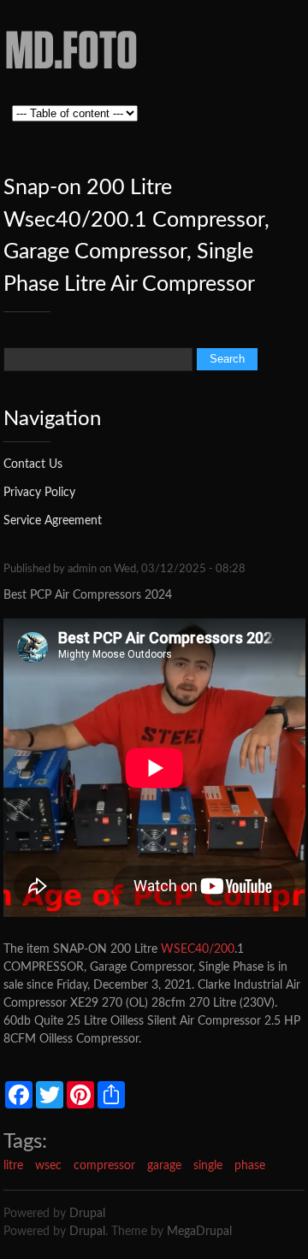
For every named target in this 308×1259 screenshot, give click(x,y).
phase (249, 1166)
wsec (48, 1166)
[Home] (71, 75)
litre (13, 1166)
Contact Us (32, 464)
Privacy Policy (39, 493)
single (207, 1166)
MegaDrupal (199, 1232)
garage (164, 1166)
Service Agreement (52, 521)
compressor (104, 1166)
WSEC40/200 (197, 949)
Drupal (87, 1214)
